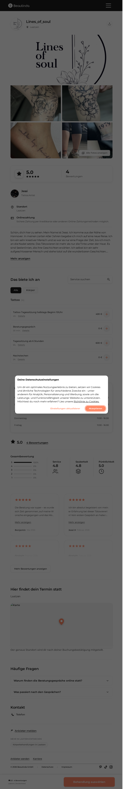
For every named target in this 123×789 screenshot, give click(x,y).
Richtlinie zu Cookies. (86, 401)
